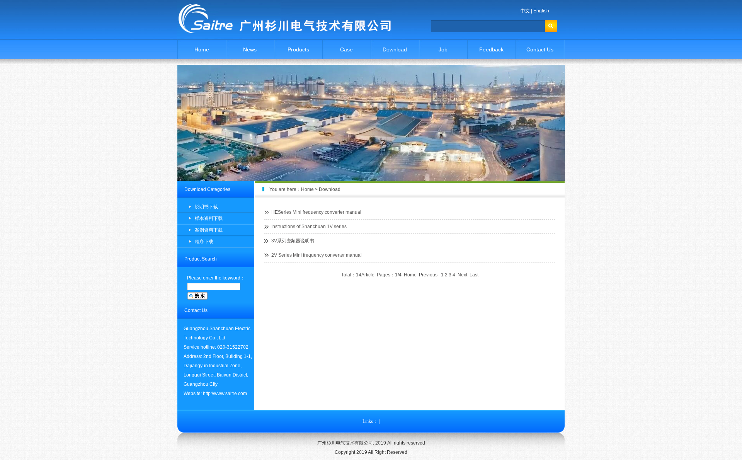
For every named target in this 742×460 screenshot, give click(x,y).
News (250, 49)
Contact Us (539, 49)
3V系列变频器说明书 (292, 241)
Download (395, 49)
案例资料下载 (209, 230)
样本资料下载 (209, 218)
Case (346, 49)
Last (474, 275)
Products (298, 49)
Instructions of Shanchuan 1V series (309, 226)
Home (201, 49)
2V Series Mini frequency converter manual (316, 255)
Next (462, 275)
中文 (525, 11)
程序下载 (204, 241)
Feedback (491, 49)
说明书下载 (206, 207)
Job (443, 49)
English (541, 11)
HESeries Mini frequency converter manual (316, 212)
